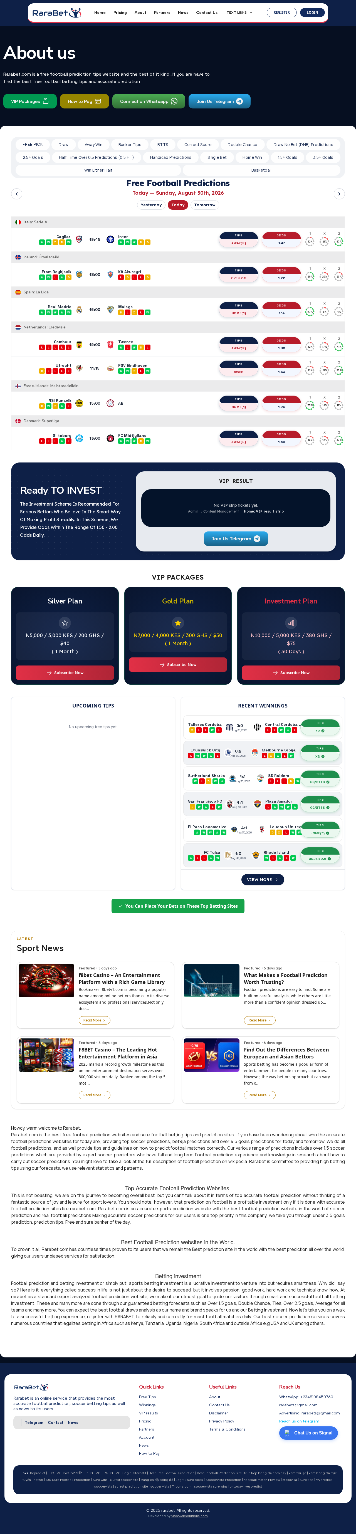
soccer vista (159, 1486)
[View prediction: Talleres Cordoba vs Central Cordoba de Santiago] (263, 727)
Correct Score (198, 144)
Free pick (33, 144)
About (140, 12)
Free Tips (147, 1397)
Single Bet (217, 157)
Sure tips (306, 1480)
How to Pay (80, 101)
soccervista (103, 1486)
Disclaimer (218, 1413)
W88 (109, 1473)
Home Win (252, 157)
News (183, 12)
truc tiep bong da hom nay (265, 1473)
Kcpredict (37, 1473)
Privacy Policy (221, 1421)
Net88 (38, 1480)
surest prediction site (131, 1486)
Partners (162, 12)
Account (146, 1437)
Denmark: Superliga (41, 421)
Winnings (147, 1405)
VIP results (148, 1413)
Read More (92, 1020)
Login (312, 12)
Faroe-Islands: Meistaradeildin (51, 386)
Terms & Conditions (227, 1429)
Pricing (120, 12)
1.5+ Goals (287, 157)
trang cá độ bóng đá (157, 1480)
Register (282, 12)
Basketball (261, 170)
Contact (55, 1422)
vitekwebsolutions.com (189, 1516)
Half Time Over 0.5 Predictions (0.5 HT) (96, 157)
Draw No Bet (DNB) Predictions (303, 144)
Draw (63, 144)
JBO (51, 1473)
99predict (324, 1480)
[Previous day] (16, 193)
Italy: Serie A (35, 222)
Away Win (94, 144)
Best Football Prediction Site (219, 1473)
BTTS (162, 144)
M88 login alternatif (130, 1473)
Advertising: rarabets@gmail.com (309, 1413)
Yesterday (151, 204)
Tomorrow (205, 204)
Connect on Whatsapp (144, 101)
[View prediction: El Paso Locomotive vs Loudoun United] (263, 829)
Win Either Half (98, 170)
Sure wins (100, 1480)
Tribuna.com (182, 1486)
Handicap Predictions (171, 157)
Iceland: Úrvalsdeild (41, 257)
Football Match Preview (262, 1480)
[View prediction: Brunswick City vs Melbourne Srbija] (263, 752)
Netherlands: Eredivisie (45, 327)
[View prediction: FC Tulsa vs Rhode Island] (263, 855)
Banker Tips (129, 144)
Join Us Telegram (215, 101)
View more (259, 879)
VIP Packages (25, 101)
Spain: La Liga (36, 292)
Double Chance (243, 144)
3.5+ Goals (323, 157)
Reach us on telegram (299, 1421)
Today (178, 204)
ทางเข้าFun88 (82, 1473)
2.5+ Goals (33, 157)
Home (100, 12)
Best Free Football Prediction (171, 1473)
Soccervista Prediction (223, 1480)
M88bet (62, 1473)
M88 (99, 1473)
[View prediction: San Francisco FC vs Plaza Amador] (263, 804)
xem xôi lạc (297, 1473)
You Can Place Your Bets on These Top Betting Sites (181, 906)
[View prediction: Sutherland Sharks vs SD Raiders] (263, 778)
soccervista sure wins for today (218, 1486)
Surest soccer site (124, 1480)
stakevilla (290, 1480)
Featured (87, 968)
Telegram (34, 1422)
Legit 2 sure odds (189, 1480)
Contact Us (206, 12)
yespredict (253, 1486)
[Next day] (339, 193)
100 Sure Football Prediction (68, 1480)
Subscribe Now (68, 672)
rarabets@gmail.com (298, 1405)
